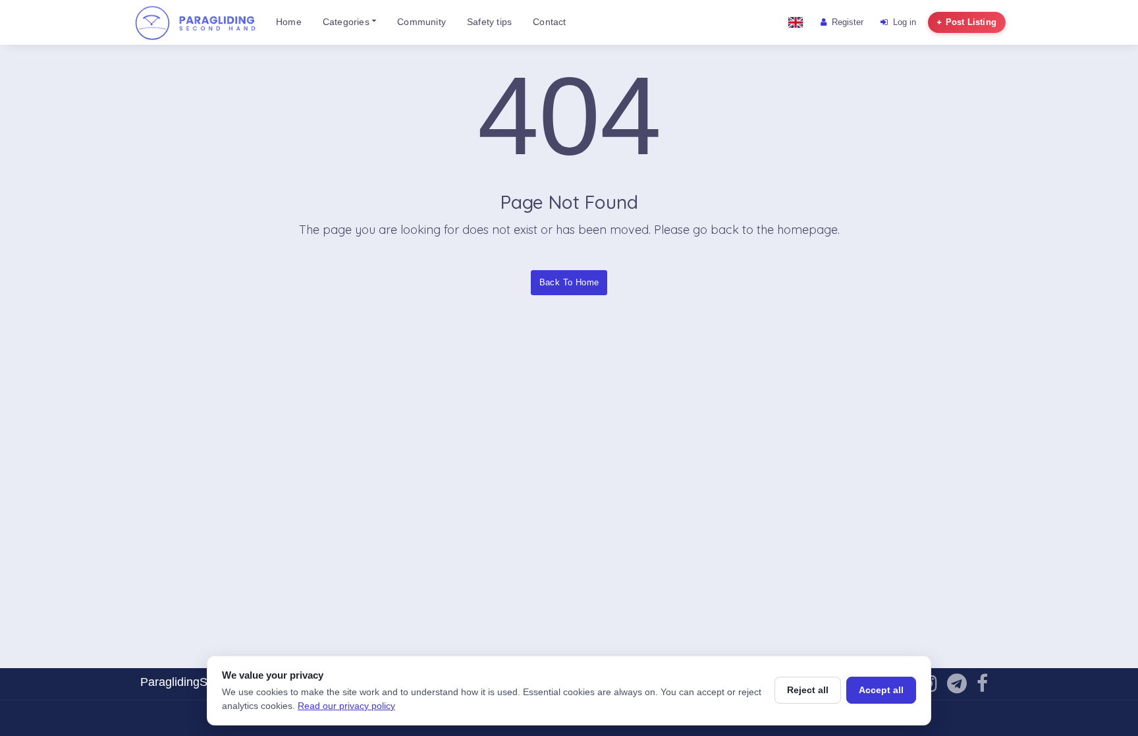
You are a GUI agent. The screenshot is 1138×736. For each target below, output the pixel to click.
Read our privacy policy (346, 705)
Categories (347, 22)
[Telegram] (957, 687)
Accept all (881, 690)
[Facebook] (982, 687)
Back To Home (569, 282)
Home (289, 22)
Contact (549, 22)
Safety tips (489, 22)
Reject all (807, 690)
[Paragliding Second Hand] (194, 22)
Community (421, 22)
